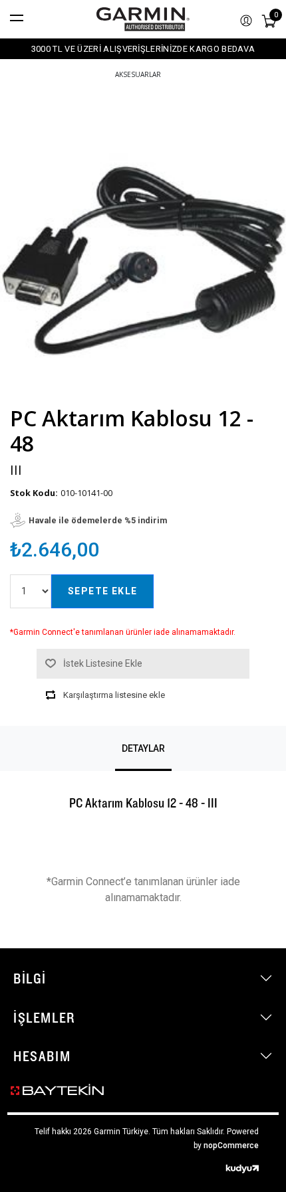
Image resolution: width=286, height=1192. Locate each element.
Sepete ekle (102, 591)
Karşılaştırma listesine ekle (114, 695)
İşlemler (44, 1017)
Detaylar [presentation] (143, 748)
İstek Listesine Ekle (102, 663)
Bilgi (30, 978)
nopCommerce (231, 1145)
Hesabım (42, 1055)
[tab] (143, 748)
